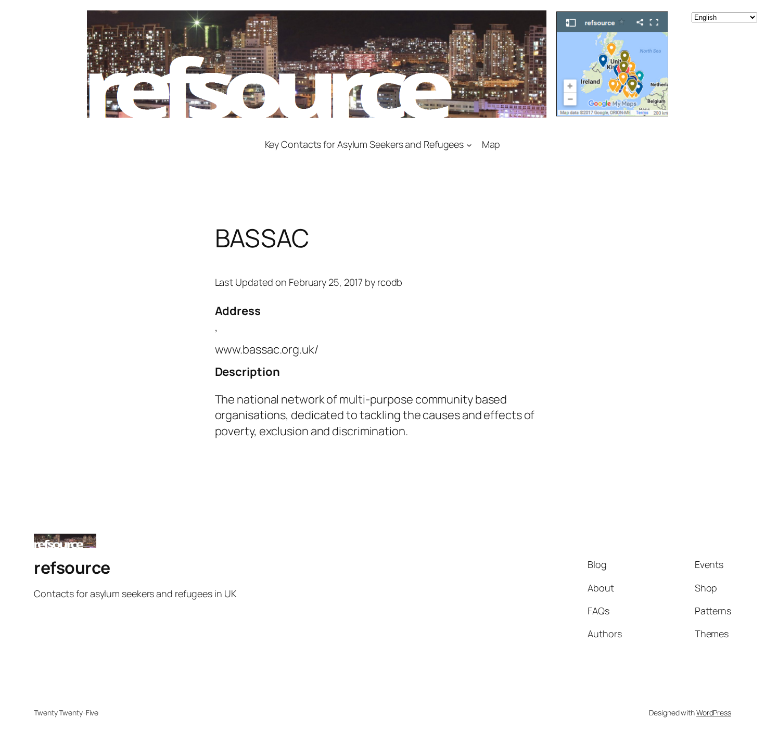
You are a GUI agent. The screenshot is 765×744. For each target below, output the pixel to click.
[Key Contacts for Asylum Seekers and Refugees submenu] (469, 144)
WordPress (713, 712)
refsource (72, 567)
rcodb (390, 281)
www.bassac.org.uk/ (266, 349)
